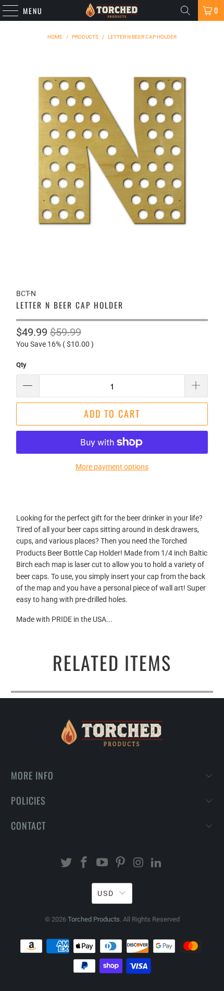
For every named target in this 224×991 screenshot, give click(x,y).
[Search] (185, 10)
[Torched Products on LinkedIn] (157, 863)
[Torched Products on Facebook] (84, 863)
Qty (21, 365)
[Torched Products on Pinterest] (121, 863)
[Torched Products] (112, 10)
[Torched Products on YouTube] (102, 863)
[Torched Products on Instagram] (138, 863)
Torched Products (94, 919)
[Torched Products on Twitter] (66, 863)
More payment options (112, 467)
